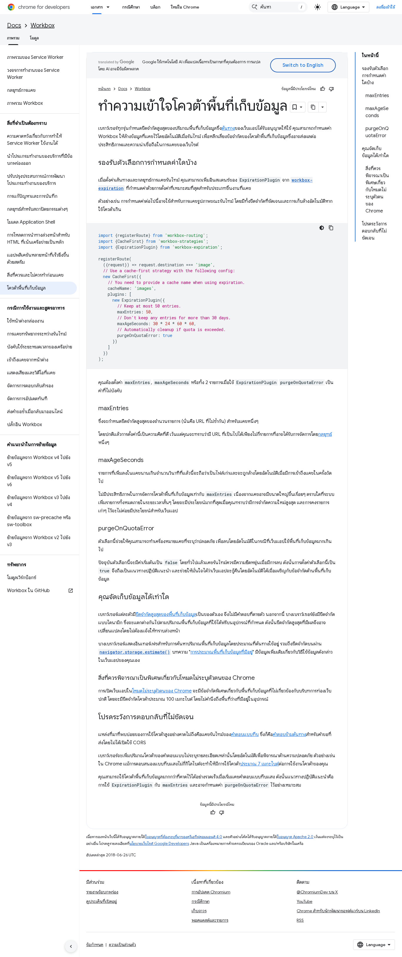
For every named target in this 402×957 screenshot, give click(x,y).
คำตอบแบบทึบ (245, 734)
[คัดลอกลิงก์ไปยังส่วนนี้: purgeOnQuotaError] (160, 528)
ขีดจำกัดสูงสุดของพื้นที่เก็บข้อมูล (166, 614)
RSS (300, 920)
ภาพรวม (13, 38)
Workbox (42, 25)
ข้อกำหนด (94, 944)
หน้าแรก (104, 88)
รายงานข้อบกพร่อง (102, 892)
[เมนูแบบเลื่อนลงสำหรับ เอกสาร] (110, 7)
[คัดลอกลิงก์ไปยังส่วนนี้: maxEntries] (134, 408)
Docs (14, 25)
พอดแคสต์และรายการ (210, 920)
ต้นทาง (228, 128)
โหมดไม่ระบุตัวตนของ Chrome (162, 691)
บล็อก (155, 7)
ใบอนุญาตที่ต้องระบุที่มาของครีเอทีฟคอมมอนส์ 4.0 (183, 836)
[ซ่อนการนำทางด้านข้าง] (71, 946)
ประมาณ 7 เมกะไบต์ (259, 764)
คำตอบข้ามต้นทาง (289, 734)
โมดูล (34, 38)
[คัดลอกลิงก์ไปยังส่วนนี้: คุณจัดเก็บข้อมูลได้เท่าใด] (175, 597)
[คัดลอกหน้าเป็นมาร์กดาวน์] (313, 107)
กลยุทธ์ (325, 434)
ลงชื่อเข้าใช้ (385, 7)
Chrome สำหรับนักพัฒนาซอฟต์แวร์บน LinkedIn (338, 910)
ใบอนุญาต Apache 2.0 (295, 836)
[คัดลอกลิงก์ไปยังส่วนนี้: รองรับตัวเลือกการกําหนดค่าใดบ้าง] (203, 163)
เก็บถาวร (199, 910)
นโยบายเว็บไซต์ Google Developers (159, 843)
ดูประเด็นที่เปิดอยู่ (101, 901)
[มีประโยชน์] (322, 88)
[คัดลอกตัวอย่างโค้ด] (331, 227)
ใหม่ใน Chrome (185, 7)
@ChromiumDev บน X (317, 892)
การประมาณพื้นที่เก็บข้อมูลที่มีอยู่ (221, 652)
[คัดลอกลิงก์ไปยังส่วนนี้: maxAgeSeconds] (149, 460)
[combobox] (278, 7)
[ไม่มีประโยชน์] (331, 88)
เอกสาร (97, 7)
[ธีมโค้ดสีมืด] (321, 227)
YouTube (304, 901)
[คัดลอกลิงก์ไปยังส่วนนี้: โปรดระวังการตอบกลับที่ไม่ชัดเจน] (199, 717)
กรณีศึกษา (131, 7)
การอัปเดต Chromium (211, 892)
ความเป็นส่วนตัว (122, 944)
